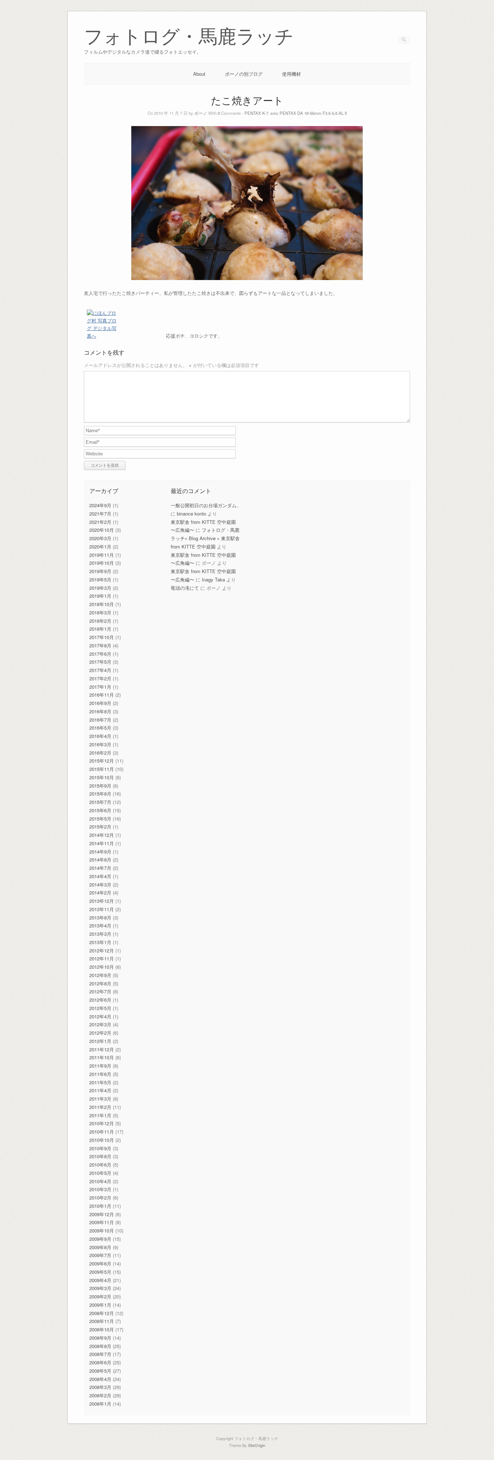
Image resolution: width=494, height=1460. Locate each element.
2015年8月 (100, 793)
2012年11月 (101, 958)
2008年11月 (101, 1321)
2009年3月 (100, 1288)
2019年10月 (101, 562)
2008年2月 (100, 1395)
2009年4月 (100, 1280)
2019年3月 (100, 587)
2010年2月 (100, 1197)
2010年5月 (100, 1172)
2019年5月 (100, 579)
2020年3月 (100, 538)
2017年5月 (100, 661)
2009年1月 (100, 1304)
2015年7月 (100, 801)
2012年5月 (100, 1008)
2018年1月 (100, 628)
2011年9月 (100, 1065)
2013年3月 (100, 933)
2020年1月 (100, 546)
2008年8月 (100, 1346)
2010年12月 (101, 1123)
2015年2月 (100, 826)
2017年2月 (100, 678)
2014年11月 (101, 843)
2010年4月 (100, 1181)
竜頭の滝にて (185, 587)
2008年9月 (100, 1337)
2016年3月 (100, 744)
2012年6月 (100, 999)
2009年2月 (100, 1296)
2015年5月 (100, 818)
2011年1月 (100, 1115)
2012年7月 (100, 991)
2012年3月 (100, 1024)
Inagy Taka (213, 579)
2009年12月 (101, 1214)
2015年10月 (101, 777)
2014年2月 (100, 892)
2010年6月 (100, 1164)
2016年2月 (100, 752)
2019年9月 (100, 571)
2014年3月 (100, 884)
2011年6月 (100, 1074)
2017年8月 (100, 645)
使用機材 (291, 73)
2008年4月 (100, 1379)
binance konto (191, 513)
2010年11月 (101, 1131)
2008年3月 (100, 1387)
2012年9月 (100, 975)
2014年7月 (100, 867)
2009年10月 (101, 1230)
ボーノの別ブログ (244, 73)
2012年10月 (101, 966)
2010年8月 (100, 1156)
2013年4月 (100, 925)
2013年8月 (100, 917)
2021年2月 (100, 521)
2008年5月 (100, 1370)
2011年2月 (100, 1107)
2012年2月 (100, 1032)
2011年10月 (101, 1057)
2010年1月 (100, 1205)
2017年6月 (100, 653)
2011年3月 (100, 1098)
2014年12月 (101, 834)
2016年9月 (100, 703)
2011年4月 (100, 1090)
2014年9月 (100, 851)
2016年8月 (100, 711)
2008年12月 (101, 1313)
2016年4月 (100, 736)
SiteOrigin (256, 1445)
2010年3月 (100, 1189)
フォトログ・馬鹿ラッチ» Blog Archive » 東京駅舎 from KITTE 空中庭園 (205, 538)
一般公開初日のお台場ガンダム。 (206, 505)
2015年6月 (100, 810)
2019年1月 (100, 595)
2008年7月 (100, 1354)
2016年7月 (100, 719)
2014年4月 (100, 876)
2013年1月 (100, 942)
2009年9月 (100, 1238)
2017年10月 (101, 637)
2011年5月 (100, 1082)
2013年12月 (101, 900)
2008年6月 (100, 1362)
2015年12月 (101, 760)
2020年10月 (101, 529)
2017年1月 (100, 686)
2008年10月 (101, 1329)
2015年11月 (101, 769)
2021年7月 (100, 513)
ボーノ (200, 113)
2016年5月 (100, 727)
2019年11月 (101, 554)
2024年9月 (100, 505)
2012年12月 (101, 950)
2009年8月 (100, 1247)
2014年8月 (100, 859)
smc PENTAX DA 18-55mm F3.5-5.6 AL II (309, 113)
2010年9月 (100, 1148)
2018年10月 (101, 604)
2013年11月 (101, 909)
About (199, 73)
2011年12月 (101, 1049)
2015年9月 (100, 785)
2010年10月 (101, 1139)
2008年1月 (100, 1403)
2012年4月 (100, 1016)
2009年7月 (100, 1255)
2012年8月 (100, 983)
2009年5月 (100, 1271)
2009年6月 (100, 1263)
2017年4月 (100, 670)
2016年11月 (101, 694)
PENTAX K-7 (256, 113)
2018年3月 (100, 612)
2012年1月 (100, 1041)
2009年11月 (101, 1222)
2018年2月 (100, 620)
